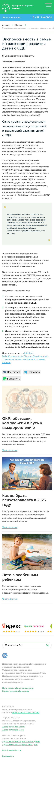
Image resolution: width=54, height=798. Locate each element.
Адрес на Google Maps (13, 730)
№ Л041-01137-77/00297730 (25, 712)
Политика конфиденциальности (18, 688)
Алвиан (5, 25)
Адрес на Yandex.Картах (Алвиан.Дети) (21, 741)
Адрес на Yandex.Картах (13, 727)
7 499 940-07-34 (41, 17)
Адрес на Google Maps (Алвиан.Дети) (20, 744)
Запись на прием (11, 17)
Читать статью (9, 450)
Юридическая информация (15, 691)
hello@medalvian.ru (11, 750)
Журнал (18, 25)
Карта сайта (8, 756)
